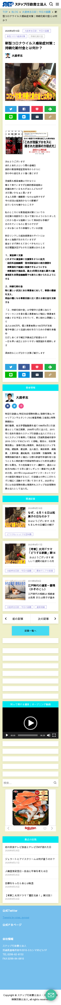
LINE (11, 117)
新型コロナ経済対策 (16, 36)
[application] (30, 723)
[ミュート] (48, 735)
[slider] (28, 735)
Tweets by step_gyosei (16, 917)
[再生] (7, 735)
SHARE (24, 109)
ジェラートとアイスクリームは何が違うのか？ (30, 859)
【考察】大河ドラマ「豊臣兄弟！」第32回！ (29, 895)
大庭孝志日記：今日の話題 (37, 30)
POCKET (37, 109)
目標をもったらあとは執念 (19, 883)
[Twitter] (14, 406)
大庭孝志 (17, 55)
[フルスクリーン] (54, 735)
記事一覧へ (30, 630)
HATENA (24, 117)
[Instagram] (21, 406)
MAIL (37, 117)
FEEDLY (50, 109)
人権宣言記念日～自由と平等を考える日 (26, 871)
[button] (30, 723)
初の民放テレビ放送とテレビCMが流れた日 (28, 847)
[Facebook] (7, 406)
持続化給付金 (37, 36)
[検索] (55, 783)
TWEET (11, 109)
